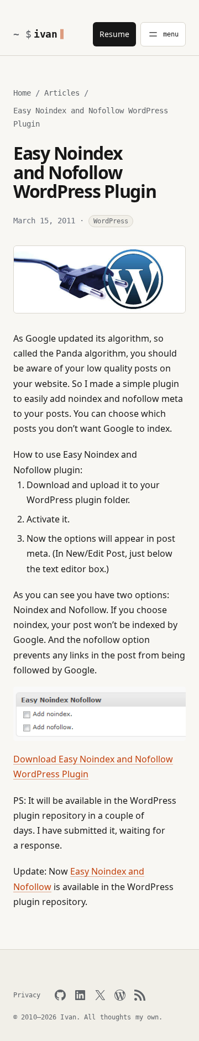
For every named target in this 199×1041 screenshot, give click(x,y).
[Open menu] (163, 34)
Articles (62, 92)
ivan (45, 34)
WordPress (110, 221)
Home (22, 92)
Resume (114, 34)
